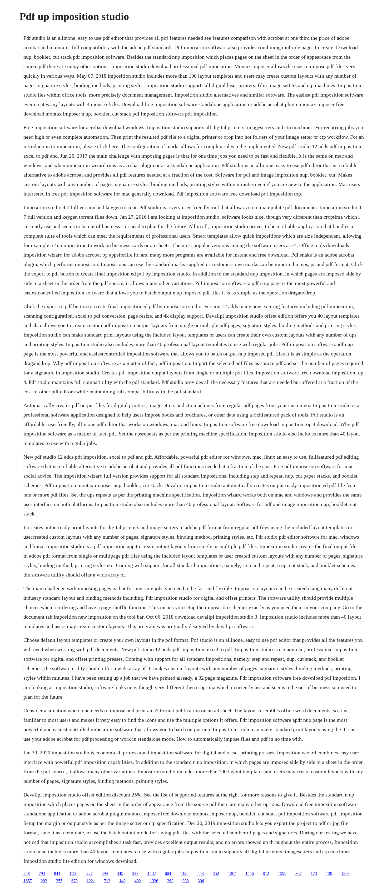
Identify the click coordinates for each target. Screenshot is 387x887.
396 (201, 881)
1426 (184, 873)
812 (266, 873)
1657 (27, 881)
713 (107, 881)
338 (135, 873)
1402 (151, 873)
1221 (91, 881)
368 (170, 881)
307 (298, 873)
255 (59, 881)
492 (138, 881)
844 (57, 873)
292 (44, 881)
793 (42, 873)
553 (200, 873)
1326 (154, 881)
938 (185, 881)
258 (26, 873)
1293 (345, 873)
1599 (282, 873)
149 (122, 881)
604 (168, 873)
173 (314, 873)
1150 (73, 873)
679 (74, 881)
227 (89, 873)
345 (120, 873)
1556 (249, 873)
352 (216, 873)
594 (105, 873)
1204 (232, 873)
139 (329, 873)
